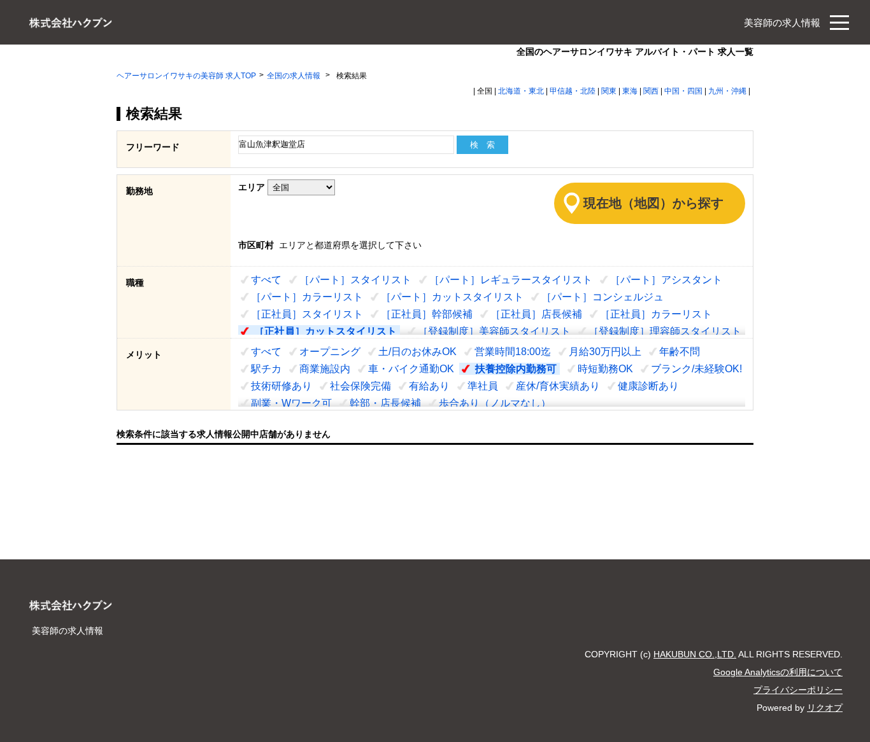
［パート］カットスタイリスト (452, 296)
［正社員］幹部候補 (427, 314)
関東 (609, 91)
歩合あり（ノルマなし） (495, 403)
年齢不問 (679, 351)
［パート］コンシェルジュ (602, 296)
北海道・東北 (521, 91)
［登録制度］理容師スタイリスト (664, 331)
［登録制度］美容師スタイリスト (494, 331)
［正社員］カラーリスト (656, 314)
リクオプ (825, 708)
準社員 (482, 386)
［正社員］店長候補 (536, 314)
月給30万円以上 (605, 351)
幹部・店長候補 (385, 403)
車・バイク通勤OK (411, 368)
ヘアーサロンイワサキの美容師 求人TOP (186, 75)
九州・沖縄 (727, 91)
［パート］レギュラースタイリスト (510, 279)
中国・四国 (683, 91)
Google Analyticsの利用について (778, 672)
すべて (266, 279)
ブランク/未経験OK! (696, 368)
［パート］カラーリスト (307, 296)
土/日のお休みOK (417, 351)
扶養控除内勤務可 (516, 368)
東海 (630, 91)
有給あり (429, 386)
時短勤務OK (605, 368)
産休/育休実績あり (558, 386)
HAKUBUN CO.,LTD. (694, 654)
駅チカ (266, 368)
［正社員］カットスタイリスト (325, 331)
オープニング (329, 351)
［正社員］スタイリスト (307, 314)
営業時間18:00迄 (512, 351)
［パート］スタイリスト (355, 279)
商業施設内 (324, 368)
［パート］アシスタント (666, 279)
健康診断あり (648, 386)
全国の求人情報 (294, 75)
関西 (651, 91)
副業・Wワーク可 (291, 403)
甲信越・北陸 (572, 91)
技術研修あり (281, 386)
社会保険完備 (360, 386)
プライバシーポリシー (798, 690)
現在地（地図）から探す (653, 203)
